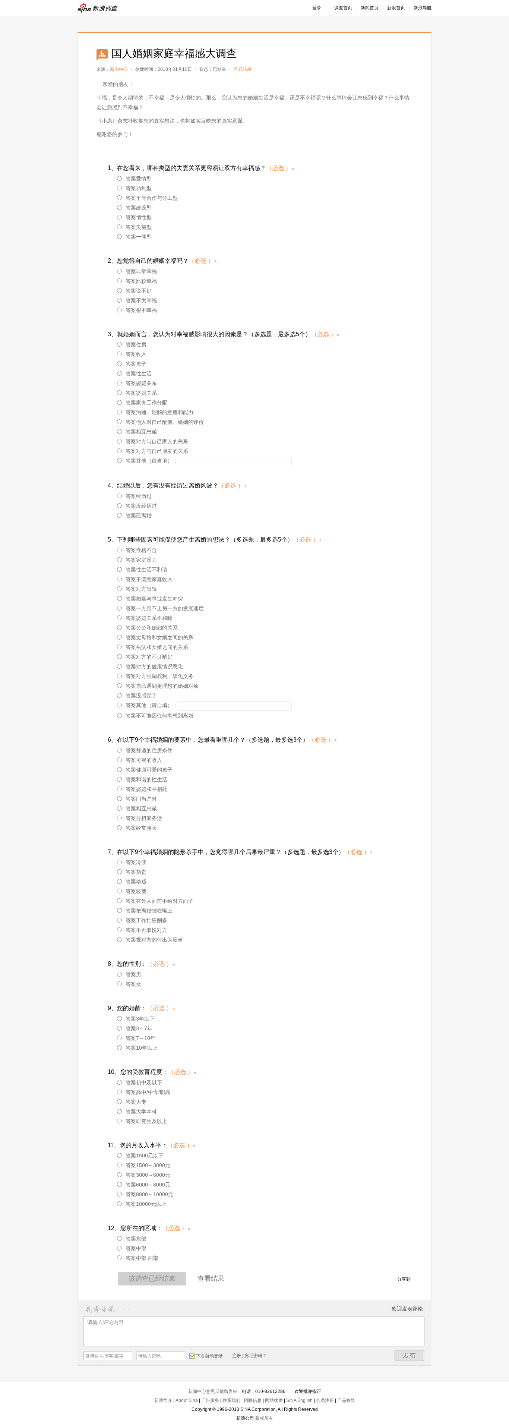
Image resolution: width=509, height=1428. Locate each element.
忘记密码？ (255, 1355)
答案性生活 (139, 373)
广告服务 (210, 1400)
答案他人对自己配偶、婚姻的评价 (165, 422)
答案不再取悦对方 (146, 930)
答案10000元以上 (146, 1204)
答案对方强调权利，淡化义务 (159, 676)
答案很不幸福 (141, 310)
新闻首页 (370, 7)
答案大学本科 (141, 1112)
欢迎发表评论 (407, 1309)
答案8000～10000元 (149, 1194)
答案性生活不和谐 (146, 570)
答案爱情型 (139, 179)
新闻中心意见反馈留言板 (212, 1391)
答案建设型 (139, 208)
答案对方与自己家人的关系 (157, 441)
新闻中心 (119, 69)
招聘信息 (253, 1400)
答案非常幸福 (141, 271)
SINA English (299, 1400)
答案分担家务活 (144, 818)
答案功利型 (139, 188)
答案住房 (136, 344)
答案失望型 (139, 227)
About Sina (187, 1400)
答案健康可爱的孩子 (149, 770)
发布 (409, 1355)
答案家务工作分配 (146, 403)
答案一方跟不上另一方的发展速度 (165, 608)
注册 (236, 1355)
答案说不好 (139, 291)
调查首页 (343, 7)
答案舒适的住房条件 (149, 750)
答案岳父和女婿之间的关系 (157, 647)
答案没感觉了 (141, 696)
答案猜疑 (136, 882)
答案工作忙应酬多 (146, 920)
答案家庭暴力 (141, 560)
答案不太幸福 (141, 300)
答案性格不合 (141, 550)
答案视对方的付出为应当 (154, 940)
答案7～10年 (140, 1038)
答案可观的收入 (144, 760)
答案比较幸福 (141, 281)
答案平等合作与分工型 (152, 198)
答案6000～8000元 (148, 1185)
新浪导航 (422, 7)
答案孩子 (136, 364)
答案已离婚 (139, 515)
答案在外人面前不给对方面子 (159, 901)
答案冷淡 (136, 862)
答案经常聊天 (141, 828)
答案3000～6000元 (148, 1175)
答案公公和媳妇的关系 (152, 628)
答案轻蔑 (136, 891)
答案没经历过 (141, 506)
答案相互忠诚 (141, 432)
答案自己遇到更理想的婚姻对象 (162, 686)
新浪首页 (396, 7)
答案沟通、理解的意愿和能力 (159, 412)
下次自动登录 (209, 1356)
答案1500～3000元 (148, 1165)
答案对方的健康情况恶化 (154, 666)
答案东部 (136, 1239)
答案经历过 (139, 496)
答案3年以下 (140, 1019)
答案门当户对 (141, 799)
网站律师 (274, 1400)
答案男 (133, 974)
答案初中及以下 (144, 1082)
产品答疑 (346, 1400)
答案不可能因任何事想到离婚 (159, 716)
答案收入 (136, 354)
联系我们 (231, 1400)
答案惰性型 (139, 217)
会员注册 (325, 1400)
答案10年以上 (142, 1048)
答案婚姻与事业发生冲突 (154, 599)
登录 (316, 7)
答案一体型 (139, 237)
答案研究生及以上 (146, 1121)
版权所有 (264, 1418)
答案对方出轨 (141, 589)
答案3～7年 (139, 1028)
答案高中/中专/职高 (148, 1092)
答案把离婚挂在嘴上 (149, 911)
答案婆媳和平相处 (146, 789)
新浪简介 (163, 1400)
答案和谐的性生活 (146, 779)
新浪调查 (98, 8)
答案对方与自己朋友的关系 (157, 451)
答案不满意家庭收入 (149, 579)
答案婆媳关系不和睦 (149, 618)
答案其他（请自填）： (152, 461)
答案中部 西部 (142, 1258)
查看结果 (243, 69)
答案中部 (136, 1248)
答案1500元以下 (145, 1156)
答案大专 (136, 1102)
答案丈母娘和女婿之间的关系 (159, 637)
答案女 (133, 984)
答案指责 (136, 872)
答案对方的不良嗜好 (149, 657)
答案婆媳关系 (141, 383)
